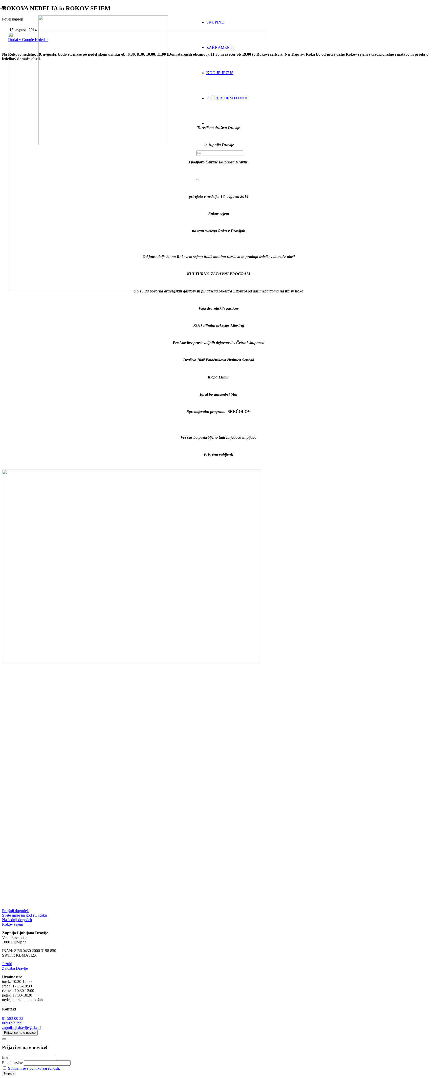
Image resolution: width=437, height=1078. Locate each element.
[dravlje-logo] (103, 143)
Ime (5, 1057)
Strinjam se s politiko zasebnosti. (34, 1068)
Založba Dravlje (15, 968)
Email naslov (12, 1063)
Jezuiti (7, 964)
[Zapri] (198, 179)
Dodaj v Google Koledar (28, 39)
